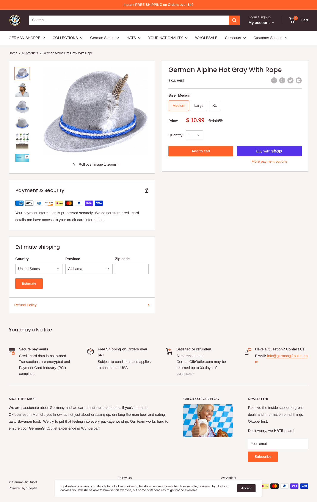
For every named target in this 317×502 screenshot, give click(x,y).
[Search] (234, 20)
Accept (246, 488)
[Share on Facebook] (274, 80)
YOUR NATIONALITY (165, 38)
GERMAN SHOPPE (24, 38)
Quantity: (176, 135)
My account (259, 22)
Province (72, 259)
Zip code (122, 259)
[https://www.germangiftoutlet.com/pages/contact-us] (266, 356)
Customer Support (268, 38)
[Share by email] (299, 80)
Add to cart (200, 151)
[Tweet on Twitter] (290, 80)
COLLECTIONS (65, 38)
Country (22, 259)
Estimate (29, 283)
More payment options (269, 161)
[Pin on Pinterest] (282, 80)
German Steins (102, 38)
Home (13, 53)
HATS (131, 38)
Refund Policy (25, 305)
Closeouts (233, 38)
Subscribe (262, 457)
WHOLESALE (206, 38)
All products (30, 53)
